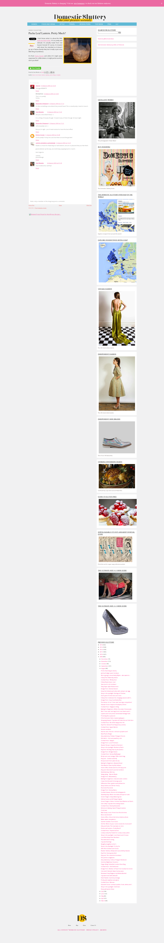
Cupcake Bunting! (106, 842)
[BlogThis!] (47, 72)
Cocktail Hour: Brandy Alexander (110, 806)
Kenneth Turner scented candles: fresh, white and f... (117, 884)
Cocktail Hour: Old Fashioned (109, 866)
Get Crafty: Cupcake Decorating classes (112, 803)
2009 (101, 656)
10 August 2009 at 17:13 (56, 103)
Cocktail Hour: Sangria (107, 740)
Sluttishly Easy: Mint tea (108, 772)
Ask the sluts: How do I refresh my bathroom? (114, 731)
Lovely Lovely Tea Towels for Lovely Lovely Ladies (115, 833)
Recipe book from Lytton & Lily (110, 761)
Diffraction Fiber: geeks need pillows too (113, 783)
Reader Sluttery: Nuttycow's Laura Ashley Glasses (115, 851)
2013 (101, 647)
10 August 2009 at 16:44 (51, 94)
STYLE (62, 24)
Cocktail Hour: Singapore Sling (110, 707)
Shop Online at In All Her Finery (110, 785)
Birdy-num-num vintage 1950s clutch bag (113, 756)
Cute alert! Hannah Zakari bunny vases (112, 871)
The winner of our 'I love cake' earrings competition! (116, 702)
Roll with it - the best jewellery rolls (111, 738)
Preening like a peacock (108, 716)
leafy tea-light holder (44, 40)
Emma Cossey (40, 135)
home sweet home (36, 75)
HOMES (34, 24)
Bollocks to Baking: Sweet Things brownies (113, 808)
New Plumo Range (106, 734)
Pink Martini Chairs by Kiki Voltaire (111, 765)
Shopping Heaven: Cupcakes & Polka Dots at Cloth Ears (117, 720)
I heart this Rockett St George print (111, 781)
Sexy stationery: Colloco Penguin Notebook (114, 860)
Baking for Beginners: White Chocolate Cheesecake (116, 709)
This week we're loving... (108, 839)
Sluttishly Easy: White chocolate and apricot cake (115, 794)
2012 (101, 649)
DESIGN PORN (85, 24)
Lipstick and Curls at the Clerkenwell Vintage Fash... (116, 713)
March (103, 901)
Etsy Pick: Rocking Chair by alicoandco (112, 749)
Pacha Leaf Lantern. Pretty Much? (47, 33)
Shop (77, 925)
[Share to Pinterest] (53, 72)
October (104, 664)
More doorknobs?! (106, 815)
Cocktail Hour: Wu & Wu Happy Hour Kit (112, 722)
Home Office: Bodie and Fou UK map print (113, 767)
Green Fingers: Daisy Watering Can (111, 797)
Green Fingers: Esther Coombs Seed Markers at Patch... (117, 801)
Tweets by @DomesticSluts (106, 39)
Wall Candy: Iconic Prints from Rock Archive (114, 812)
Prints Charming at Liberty (108, 671)
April (102, 898)
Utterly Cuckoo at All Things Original (111, 799)
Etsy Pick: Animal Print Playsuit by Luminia (113, 725)
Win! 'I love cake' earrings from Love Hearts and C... (116, 711)
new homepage (79, 3)
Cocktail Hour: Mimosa (107, 882)
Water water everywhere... (109, 819)
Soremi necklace (106, 729)
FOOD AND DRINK (48, 24)
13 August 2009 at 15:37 (63, 143)
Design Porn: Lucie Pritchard (109, 743)
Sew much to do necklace (108, 684)
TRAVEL (72, 24)
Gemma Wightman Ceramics (109, 862)
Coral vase (104, 810)
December (104, 659)
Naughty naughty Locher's (108, 844)
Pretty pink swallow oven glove (110, 880)
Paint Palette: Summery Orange (110, 878)
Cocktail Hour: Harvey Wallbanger (111, 754)
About (84, 925)
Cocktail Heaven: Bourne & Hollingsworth (113, 792)
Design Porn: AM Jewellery (108, 776)
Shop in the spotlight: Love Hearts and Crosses (114, 835)
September (104, 666)
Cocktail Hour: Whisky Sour (109, 680)
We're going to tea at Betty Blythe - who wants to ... (116, 675)
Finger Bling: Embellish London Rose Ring (113, 864)
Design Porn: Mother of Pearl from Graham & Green (117, 869)
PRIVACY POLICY (92, 930)
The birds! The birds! (107, 788)
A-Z (117, 24)
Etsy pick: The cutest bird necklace (111, 855)
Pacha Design (39, 56)
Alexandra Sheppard (42, 103)
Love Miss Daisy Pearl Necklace (110, 837)
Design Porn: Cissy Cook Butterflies (111, 700)
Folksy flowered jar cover (108, 682)
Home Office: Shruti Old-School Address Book (114, 817)
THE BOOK (99, 24)
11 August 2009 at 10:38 (52, 135)
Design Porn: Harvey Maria (109, 790)
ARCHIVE (103, 930)
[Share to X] (49, 72)
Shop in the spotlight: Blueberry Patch (112, 747)
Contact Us (93, 925)
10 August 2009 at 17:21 (56, 123)
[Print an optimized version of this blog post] (35, 69)
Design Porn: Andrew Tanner (109, 689)
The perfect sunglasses (107, 857)
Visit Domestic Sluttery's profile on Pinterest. (111, 45)
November (104, 661)
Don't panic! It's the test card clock (111, 695)
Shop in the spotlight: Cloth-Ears (110, 887)
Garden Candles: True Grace (109, 821)
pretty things (53, 75)
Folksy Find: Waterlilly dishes (109, 677)
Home (60, 205)
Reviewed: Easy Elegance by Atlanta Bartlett (113, 873)
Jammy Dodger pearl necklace (110, 673)
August (103, 668)
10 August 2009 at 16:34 (48, 86)
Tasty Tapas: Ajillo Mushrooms (109, 686)
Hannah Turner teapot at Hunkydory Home (113, 704)
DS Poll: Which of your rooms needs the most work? (116, 824)
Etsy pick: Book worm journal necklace (112, 770)
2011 (101, 652)
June (102, 893)
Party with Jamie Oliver (107, 889)
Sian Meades (40, 112)
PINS (109, 24)
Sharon (38, 86)
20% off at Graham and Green (110, 848)
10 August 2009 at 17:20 (54, 112)
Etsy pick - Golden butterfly (109, 758)
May (102, 896)
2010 (101, 654)
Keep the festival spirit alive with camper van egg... (116, 691)
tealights (58, 75)
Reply (37, 91)
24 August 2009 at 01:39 (54, 163)
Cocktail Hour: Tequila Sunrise (110, 830)
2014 (101, 645)
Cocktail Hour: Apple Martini (109, 727)
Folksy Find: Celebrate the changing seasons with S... (116, 698)
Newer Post (31, 205)
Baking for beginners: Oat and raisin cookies (114, 779)
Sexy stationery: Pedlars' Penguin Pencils (113, 736)
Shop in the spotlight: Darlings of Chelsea (113, 693)
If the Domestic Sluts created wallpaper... (113, 718)
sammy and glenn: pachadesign (45, 143)
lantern (43, 75)
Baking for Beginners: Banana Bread (111, 763)
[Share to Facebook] (51, 72)
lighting (47, 75)
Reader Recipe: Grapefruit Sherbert (111, 745)
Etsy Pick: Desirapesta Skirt (109, 853)
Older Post (89, 205)
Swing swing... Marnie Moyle (109, 774)
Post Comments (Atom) (40, 208)
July (102, 891)
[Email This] (45, 72)
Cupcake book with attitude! (109, 875)
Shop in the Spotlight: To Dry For (110, 846)
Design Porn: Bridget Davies (109, 752)
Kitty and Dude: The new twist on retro (112, 826)
